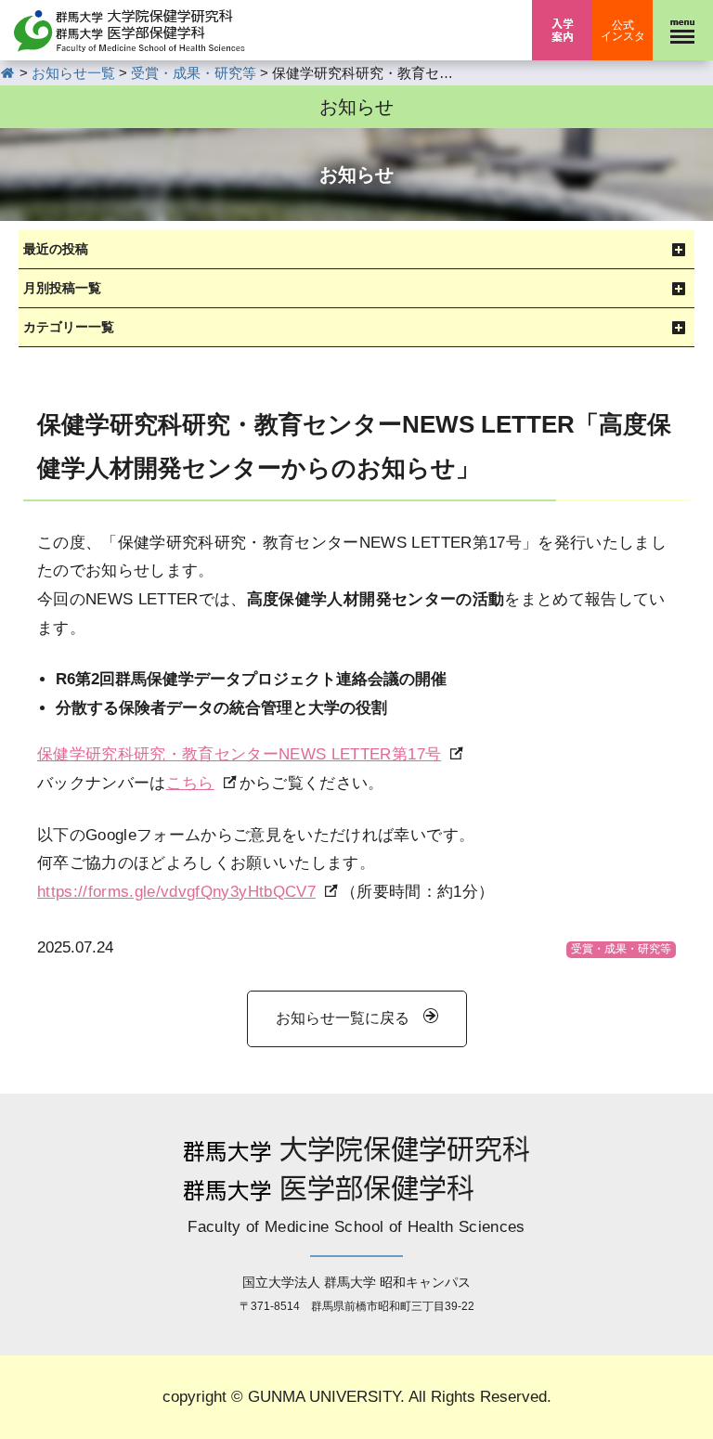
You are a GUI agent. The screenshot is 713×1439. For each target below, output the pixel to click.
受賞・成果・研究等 (621, 948)
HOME (8, 72)
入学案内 (562, 30)
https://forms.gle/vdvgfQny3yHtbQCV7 (176, 892)
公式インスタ (623, 31)
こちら (190, 783)
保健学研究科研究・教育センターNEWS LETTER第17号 (239, 754)
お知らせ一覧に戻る (342, 1018)
